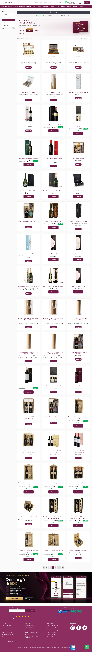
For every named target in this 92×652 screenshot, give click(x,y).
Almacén (63, 6)
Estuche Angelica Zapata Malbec (53, 124)
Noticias (75, 6)
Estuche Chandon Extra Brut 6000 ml (28, 286)
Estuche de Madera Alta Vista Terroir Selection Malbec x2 (78, 451)
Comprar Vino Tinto (52, 625)
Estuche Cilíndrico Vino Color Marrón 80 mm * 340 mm (29, 353)
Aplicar (8, 20)
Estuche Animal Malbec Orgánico (28, 158)
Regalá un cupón (27, 23)
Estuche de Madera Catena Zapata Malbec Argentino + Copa (28, 551)
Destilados (22, 6)
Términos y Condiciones (8, 634)
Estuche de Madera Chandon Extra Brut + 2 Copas (53, 551)
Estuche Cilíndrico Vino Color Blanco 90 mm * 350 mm (78, 319)
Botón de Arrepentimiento (9, 639)
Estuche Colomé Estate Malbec (78, 386)
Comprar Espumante (53, 632)
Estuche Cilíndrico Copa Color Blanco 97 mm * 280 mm (28, 319)
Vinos (2, 6)
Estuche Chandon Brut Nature (78, 221)
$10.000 (22, 30)
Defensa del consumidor (9, 636)
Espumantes (8, 6)
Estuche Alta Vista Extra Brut (53, 92)
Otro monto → (22, 33)
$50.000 (37, 30)
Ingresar (86, 2)
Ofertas (39, 6)
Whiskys (15, 6)
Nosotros (4, 630)
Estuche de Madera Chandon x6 (78, 550)
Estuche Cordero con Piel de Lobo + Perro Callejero (28, 417)
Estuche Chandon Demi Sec (53, 253)
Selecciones (45, 6)
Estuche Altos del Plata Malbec (28, 124)
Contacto (81, 6)
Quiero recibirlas (30, 610)
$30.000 (29, 30)
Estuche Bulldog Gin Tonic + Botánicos (28, 221)
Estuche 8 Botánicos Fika (78, 60)
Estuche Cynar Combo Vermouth (53, 417)
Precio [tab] (5, 14)
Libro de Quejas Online (8, 641)
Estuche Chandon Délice (28, 253)
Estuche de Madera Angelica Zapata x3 (78, 483)
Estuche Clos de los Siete (28, 386)
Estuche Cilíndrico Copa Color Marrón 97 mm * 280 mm (53, 319)
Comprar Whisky (51, 634)
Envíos (4, 627)
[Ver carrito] (80, 3)
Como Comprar (6, 625)
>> (63, 568)
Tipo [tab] (5, 22)
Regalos (52, 6)
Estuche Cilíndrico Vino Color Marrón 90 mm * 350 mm (53, 353)
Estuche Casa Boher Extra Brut (53, 221)
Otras (34, 6)
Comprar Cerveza (52, 636)
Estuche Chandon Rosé (78, 286)
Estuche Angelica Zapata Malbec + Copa (78, 125)
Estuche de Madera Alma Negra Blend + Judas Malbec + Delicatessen (28, 451)
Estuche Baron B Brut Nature (28, 190)
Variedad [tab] (6, 25)
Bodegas (69, 6)
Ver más (28, 67)
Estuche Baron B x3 (78, 190)
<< (44, 568)
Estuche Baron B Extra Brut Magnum (53, 190)
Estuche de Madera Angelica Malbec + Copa (28, 483)
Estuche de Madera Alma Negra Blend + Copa (78, 417)
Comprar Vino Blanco (53, 627)
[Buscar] (61, 2)
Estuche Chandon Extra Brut (78, 253)
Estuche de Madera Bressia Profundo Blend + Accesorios (53, 517)
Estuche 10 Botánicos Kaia (53, 60)
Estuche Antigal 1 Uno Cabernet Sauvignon (53, 159)
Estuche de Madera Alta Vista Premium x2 (53, 451)
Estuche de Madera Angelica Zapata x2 (53, 483)
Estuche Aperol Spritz (78, 158)
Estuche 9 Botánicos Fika (28, 92)
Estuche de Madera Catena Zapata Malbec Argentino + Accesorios (78, 517)
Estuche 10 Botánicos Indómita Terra (28, 60)
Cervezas (28, 6)
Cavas (57, 6)
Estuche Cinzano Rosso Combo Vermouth (78, 353)
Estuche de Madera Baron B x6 (28, 516)
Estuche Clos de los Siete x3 (53, 386)
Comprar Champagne (53, 630)
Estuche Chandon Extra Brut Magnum (53, 286)
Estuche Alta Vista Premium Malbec (78, 92)
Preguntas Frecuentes (8, 632)
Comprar (53, 131)
